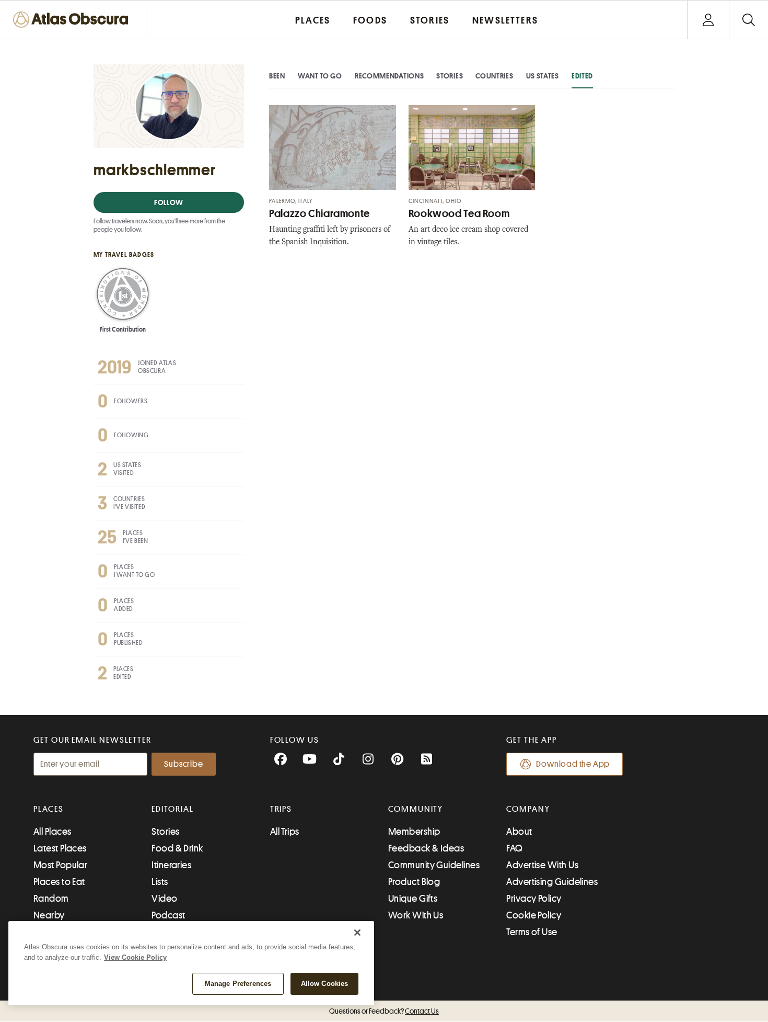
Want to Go (320, 76)
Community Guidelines (434, 865)
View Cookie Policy (135, 957)
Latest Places (60, 848)
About (519, 831)
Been (277, 76)
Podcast (168, 915)
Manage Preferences (238, 983)
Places (48, 809)
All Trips (284, 831)
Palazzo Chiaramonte (319, 213)
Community (415, 809)
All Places (52, 831)
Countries (494, 76)
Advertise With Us (542, 865)
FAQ (514, 848)
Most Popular (60, 865)
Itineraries (171, 865)
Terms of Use (531, 932)
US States (542, 76)
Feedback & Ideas (426, 848)
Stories (449, 76)
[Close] (357, 932)
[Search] (748, 19)
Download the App (573, 764)
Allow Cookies (324, 983)
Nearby (49, 915)
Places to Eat (59, 882)
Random (51, 898)
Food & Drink (177, 848)
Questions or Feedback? (384, 1011)
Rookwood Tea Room (459, 213)
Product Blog (414, 882)
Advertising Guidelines (552, 882)
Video (164, 898)
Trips (281, 809)
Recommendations (389, 76)
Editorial (172, 809)
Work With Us (415, 915)
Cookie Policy (533, 915)
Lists (160, 882)
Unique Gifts (412, 898)
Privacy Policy (533, 898)
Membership (414, 831)
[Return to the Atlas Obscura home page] (73, 19)
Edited (582, 76)
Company (528, 809)
